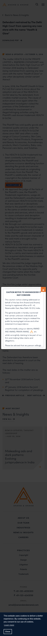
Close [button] (7, 632)
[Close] (43, 289)
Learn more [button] (9, 625)
